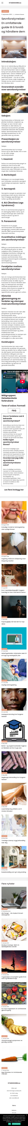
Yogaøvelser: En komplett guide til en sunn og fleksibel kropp (13, 977)
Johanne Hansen (19, 14)
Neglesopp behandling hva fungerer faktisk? (13, 778)
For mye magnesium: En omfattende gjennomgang (13, 1009)
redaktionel (5, 11)
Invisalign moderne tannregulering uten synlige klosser (12, 528)
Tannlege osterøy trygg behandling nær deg (13, 842)
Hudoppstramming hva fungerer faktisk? (12, 715)
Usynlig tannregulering (8, 685)
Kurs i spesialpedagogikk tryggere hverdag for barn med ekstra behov (13, 591)
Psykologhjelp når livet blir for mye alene (12, 623)
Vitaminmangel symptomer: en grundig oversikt (11, 1041)
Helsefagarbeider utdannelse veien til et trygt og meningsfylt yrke (13, 654)
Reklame (14, 1110)
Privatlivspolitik (16, 1123)
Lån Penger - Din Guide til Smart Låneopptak (12, 914)
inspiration (4, 522)
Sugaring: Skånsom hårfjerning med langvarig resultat (13, 560)
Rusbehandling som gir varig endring (13, 872)
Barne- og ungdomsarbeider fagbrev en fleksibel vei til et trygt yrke (14, 747)
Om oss (14, 1112)
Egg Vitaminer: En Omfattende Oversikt (11, 1073)
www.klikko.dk (15, 1098)
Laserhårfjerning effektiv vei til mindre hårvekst (11, 810)
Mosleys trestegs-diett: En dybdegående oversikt (10, 945)
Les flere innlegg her (14, 489)
